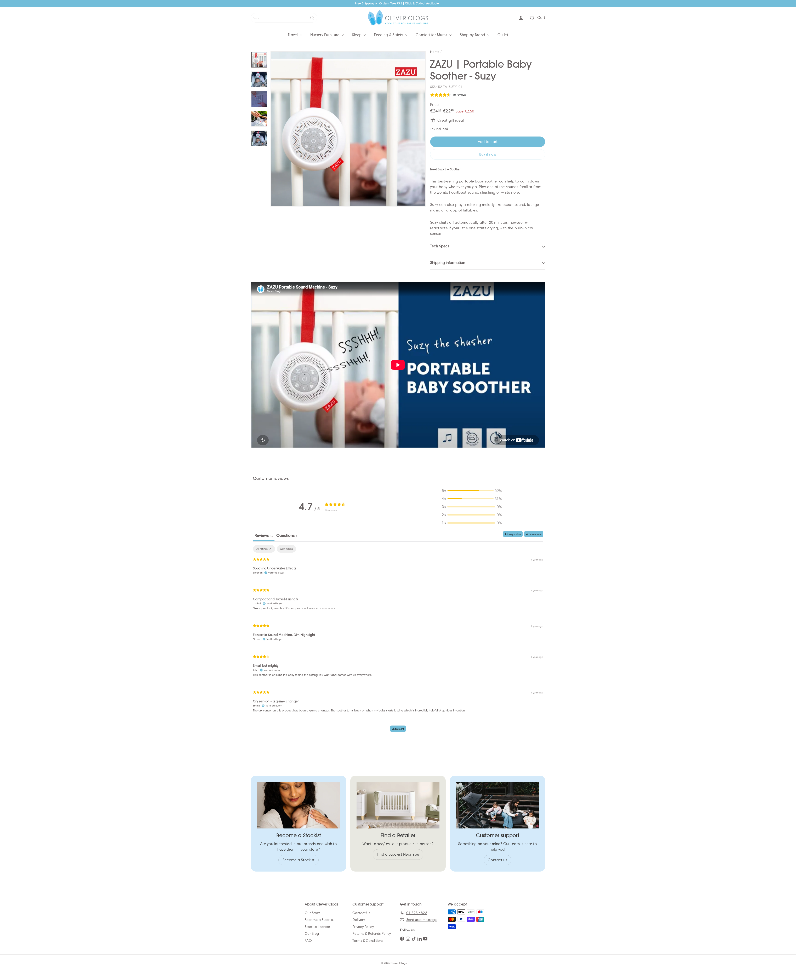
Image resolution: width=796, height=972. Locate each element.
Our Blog (312, 933)
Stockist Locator (317, 927)
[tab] (287, 536)
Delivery (358, 920)
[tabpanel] (398, 640)
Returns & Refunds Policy (371, 933)
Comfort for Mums (432, 35)
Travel (293, 35)
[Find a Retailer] (398, 805)
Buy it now (487, 154)
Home (434, 52)
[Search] (312, 18)
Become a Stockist (319, 920)
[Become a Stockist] (298, 805)
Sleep (357, 35)
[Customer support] (497, 805)
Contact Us (361, 913)
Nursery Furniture (325, 35)
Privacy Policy (363, 927)
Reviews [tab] (264, 535)
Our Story (312, 913)
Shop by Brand (473, 35)
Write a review (533, 534)
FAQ (308, 940)
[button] (472, 491)
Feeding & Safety (389, 35)
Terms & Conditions (367, 940)
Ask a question (513, 534)
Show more (398, 728)
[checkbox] (286, 549)
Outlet (503, 35)
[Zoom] (348, 129)
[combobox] (284, 18)
